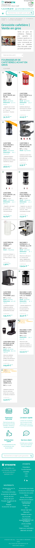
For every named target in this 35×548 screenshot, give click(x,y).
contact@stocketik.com (25, 9)
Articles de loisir (9, 496)
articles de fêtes (26, 523)
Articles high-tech (26, 510)
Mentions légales (18, 545)
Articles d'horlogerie (26, 497)
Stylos (26, 495)
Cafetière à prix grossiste (15, 19)
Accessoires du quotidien (8, 494)
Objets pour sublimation (26, 528)
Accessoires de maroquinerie (26, 502)
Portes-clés (26, 505)
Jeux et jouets (26, 516)
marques (26, 526)
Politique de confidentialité (18, 543)
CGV (26, 474)
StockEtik (4, 18)
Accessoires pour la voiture (9, 489)
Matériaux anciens (26, 514)
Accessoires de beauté (9, 506)
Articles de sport (9, 498)
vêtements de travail (26, 530)
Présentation (26, 467)
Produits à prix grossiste (16, 18)
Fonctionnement (26, 469)
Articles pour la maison (26, 499)
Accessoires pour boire (26, 488)
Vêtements (26, 512)
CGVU (18, 541)
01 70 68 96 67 (8, 9)
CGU (26, 476)
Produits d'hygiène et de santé (8, 501)
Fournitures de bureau (8, 492)
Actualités (26, 471)
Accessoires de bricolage (26, 490)
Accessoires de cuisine (26, 493)
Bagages (8, 504)
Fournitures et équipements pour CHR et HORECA (26, 520)
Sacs (26, 507)
